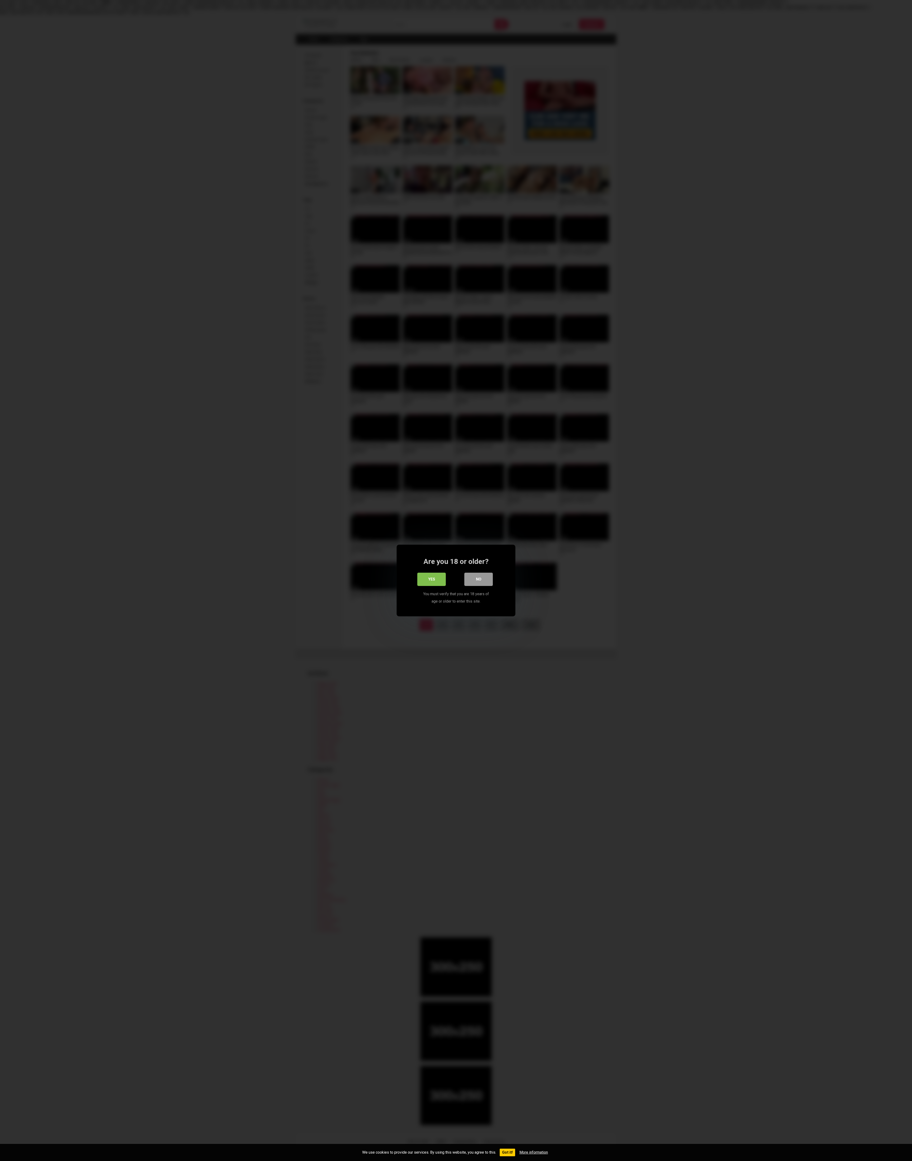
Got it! (507, 1152)
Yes (431, 579)
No (478, 579)
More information (533, 1152)
